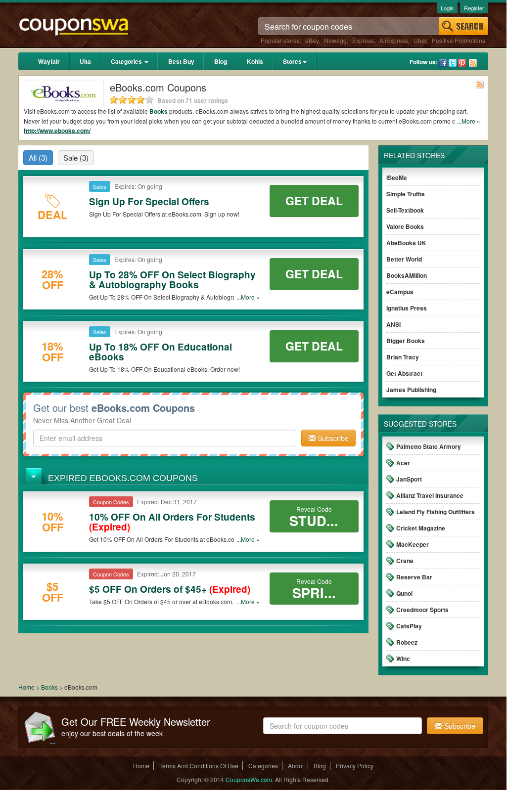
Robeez (406, 642)
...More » (468, 121)
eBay (312, 40)
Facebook (443, 63)
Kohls (255, 61)
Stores (292, 61)
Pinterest (462, 63)
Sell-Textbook (405, 210)
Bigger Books (405, 340)
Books (158, 111)
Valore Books (405, 226)
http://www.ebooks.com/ (57, 130)
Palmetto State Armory (428, 446)
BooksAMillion (406, 275)
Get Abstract (404, 373)
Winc (403, 658)
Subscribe (332, 438)
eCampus (400, 291)
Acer (403, 462)
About (296, 765)
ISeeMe (396, 177)
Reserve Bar (414, 576)
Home (26, 687)
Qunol (404, 593)
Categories (127, 61)
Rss (473, 63)
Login (447, 8)
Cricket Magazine (420, 528)
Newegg (335, 40)
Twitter (453, 63)
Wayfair (49, 61)
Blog (220, 61)
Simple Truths (405, 193)
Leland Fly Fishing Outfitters (435, 511)
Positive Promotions (458, 40)
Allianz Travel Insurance (429, 495)
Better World (404, 259)
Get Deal (314, 200)
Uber (420, 40)
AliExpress (393, 40)
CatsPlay (409, 625)
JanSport (409, 479)
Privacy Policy (354, 765)
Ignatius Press (406, 308)
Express (363, 40)
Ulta (85, 61)
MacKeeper (412, 544)
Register (474, 8)
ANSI (393, 324)
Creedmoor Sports (422, 609)
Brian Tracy (402, 356)
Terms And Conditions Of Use (198, 765)
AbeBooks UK (406, 242)
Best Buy (181, 61)
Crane (405, 560)
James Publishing (411, 389)
